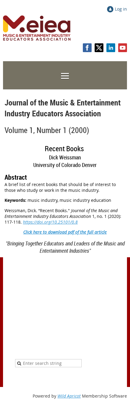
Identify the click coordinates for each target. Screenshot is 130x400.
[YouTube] (122, 47)
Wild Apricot (69, 396)
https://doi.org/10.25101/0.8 (50, 222)
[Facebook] (87, 47)
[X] (99, 47)
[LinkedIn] (110, 47)
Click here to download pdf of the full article (65, 232)
